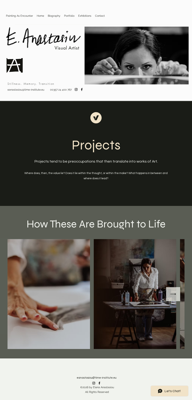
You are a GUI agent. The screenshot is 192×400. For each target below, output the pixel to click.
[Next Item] (173, 294)
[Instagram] (76, 89)
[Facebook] (82, 89)
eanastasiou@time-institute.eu (26, 89)
